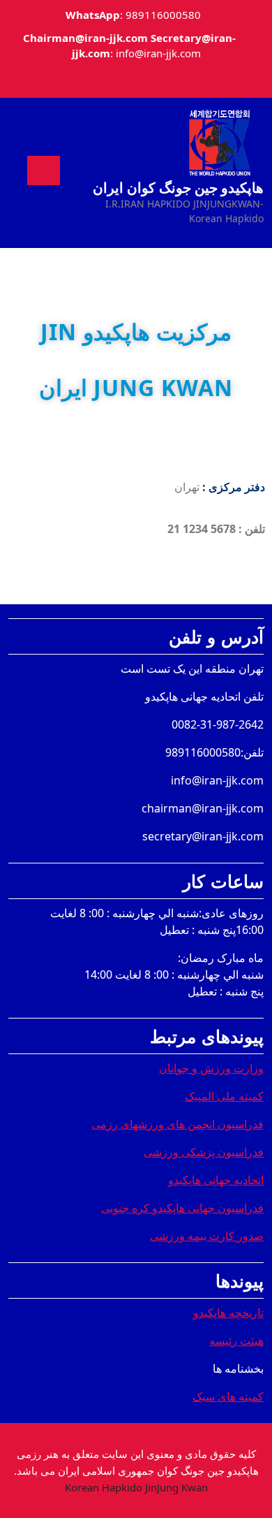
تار (258, 1312)
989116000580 (163, 15)
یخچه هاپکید (225, 1312)
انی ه (207, 1180)
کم (258, 1396)
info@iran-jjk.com (158, 53)
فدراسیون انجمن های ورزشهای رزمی (177, 1124)
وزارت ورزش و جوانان (211, 1068)
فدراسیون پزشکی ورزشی (204, 1152)
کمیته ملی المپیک (224, 1096)
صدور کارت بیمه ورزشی (207, 1235)
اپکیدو (181, 1180)
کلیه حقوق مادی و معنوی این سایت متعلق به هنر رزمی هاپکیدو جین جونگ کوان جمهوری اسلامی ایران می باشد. (136, 1470)
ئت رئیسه (232, 1340)
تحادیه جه (240, 1180)
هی (259, 1340)
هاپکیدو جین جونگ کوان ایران (178, 187)
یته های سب (227, 1396)
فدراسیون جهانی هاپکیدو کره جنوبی (182, 1208)
